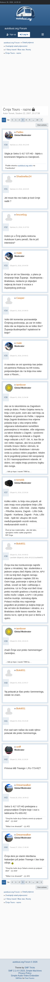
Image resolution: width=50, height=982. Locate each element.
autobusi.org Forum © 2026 (25, 962)
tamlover (21, 384)
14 (37, 120)
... (33, 120)
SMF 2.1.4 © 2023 (16, 971)
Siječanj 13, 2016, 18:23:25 (19, 189)
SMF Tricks (30, 968)
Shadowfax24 (24, 176)
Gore (3, 882)
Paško (19, 132)
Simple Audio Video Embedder (25, 976)
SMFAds (19, 978)
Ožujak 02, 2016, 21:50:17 (19, 683)
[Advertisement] (25, 81)
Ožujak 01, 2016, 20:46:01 (19, 356)
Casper (20, 298)
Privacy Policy (24, 973)
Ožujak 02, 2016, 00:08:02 (19, 555)
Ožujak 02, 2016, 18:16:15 (19, 641)
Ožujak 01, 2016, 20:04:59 (19, 265)
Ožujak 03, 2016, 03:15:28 (19, 721)
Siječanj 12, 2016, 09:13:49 (19, 145)
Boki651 (20, 543)
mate (19, 253)
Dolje (3, 120)
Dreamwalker (23, 785)
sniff (18, 746)
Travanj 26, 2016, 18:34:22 (19, 797)
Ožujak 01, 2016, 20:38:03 (19, 310)
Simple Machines (34, 971)
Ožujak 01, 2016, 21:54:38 (19, 397)
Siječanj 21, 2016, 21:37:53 (19, 227)
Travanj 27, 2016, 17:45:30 (19, 847)
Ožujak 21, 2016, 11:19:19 (19, 759)
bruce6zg (21, 214)
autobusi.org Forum (16, 28)
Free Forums (29, 978)
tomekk (20, 479)
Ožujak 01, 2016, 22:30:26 (19, 492)
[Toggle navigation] (43, 34)
